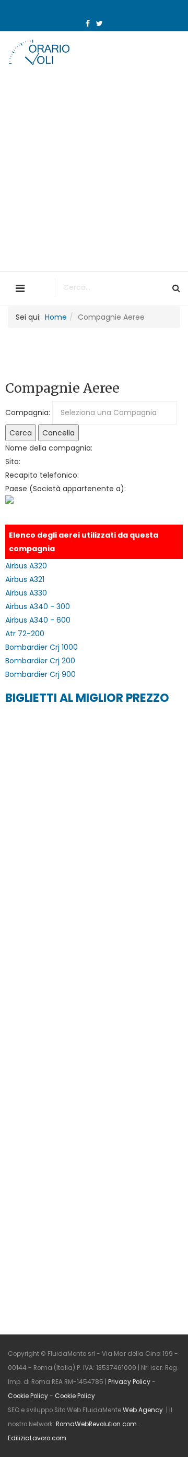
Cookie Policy (28, 1396)
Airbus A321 (24, 579)
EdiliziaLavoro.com (37, 1438)
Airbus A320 (26, 566)
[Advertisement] (94, 172)
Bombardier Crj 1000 (41, 647)
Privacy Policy (129, 1382)
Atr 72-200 (24, 633)
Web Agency (143, 1410)
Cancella (58, 433)
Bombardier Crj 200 (40, 660)
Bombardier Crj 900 (40, 674)
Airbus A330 (26, 593)
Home (56, 317)
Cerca (20, 433)
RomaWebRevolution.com (96, 1424)
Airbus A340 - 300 (37, 606)
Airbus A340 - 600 (37, 620)
